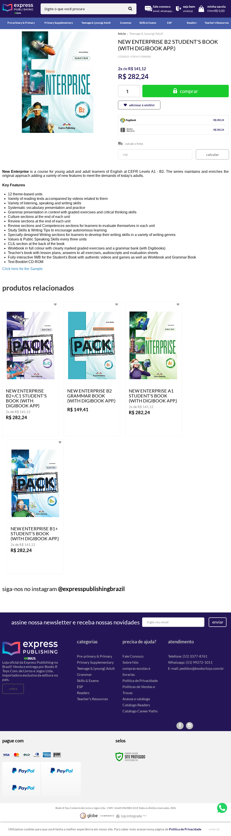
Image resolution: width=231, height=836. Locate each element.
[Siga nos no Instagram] (189, 725)
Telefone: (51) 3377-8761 (187, 656)
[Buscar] (130, 8)
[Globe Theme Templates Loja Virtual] (97, 816)
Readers (83, 693)
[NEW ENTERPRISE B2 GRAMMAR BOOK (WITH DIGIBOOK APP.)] (92, 369)
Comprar (189, 91)
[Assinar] (217, 622)
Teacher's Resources (92, 699)
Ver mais (38, 429)
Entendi (214, 829)
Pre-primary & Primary (94, 656)
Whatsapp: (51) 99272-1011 (190, 662)
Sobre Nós (130, 662)
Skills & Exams (88, 680)
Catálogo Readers (136, 705)
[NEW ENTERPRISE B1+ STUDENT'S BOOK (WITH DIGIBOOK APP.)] (35, 506)
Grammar (84, 674)
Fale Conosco (132, 656)
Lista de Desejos (15, 138)
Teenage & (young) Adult (146, 33)
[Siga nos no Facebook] (180, 725)
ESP (80, 686)
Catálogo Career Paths (140, 711)
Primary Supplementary (95, 662)
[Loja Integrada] (132, 816)
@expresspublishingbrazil (91, 588)
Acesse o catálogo (136, 699)
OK (212, 154)
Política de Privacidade (140, 680)
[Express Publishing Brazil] (17, 9)
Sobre (13, 689)
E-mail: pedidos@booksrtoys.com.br (196, 668)
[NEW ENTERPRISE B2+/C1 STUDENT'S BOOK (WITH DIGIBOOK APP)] (30, 369)
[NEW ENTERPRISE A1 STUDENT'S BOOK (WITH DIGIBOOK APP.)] (153, 369)
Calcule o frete (134, 143)
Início (122, 33)
